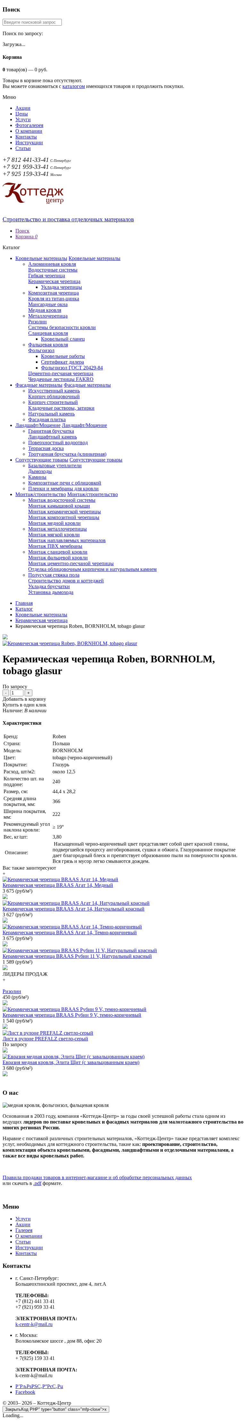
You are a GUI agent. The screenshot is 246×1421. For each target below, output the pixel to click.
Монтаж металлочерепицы (57, 529)
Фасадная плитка (47, 419)
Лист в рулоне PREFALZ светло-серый (45, 1038)
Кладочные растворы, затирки (61, 408)
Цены (21, 113)
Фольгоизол (41, 350)
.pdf (37, 1183)
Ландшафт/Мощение (38, 425)
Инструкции (29, 142)
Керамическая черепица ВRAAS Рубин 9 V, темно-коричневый (72, 1015)
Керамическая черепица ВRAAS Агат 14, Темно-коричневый (70, 932)
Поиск (22, 230)
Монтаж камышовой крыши (59, 506)
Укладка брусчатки (49, 586)
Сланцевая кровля (48, 333)
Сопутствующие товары (41, 459)
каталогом (73, 86)
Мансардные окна (48, 304)
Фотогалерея (29, 125)
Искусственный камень (54, 390)
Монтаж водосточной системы (61, 500)
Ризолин (37, 321)
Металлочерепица (48, 316)
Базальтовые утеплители (55, 465)
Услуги (23, 119)
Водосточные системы (53, 269)
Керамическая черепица (54, 281)
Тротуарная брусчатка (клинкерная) (67, 454)
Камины (37, 477)
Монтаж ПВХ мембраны (55, 546)
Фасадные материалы (38, 385)
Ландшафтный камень (52, 436)
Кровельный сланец (63, 339)
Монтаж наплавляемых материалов (67, 540)
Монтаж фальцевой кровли (58, 557)
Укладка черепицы (61, 287)
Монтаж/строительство (40, 494)
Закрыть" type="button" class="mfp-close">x (56, 1409)
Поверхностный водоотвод (58, 442)
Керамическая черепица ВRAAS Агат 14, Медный (58, 885)
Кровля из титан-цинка (53, 298)
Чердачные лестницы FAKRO (61, 379)
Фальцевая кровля (48, 344)
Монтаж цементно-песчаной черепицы (71, 563)
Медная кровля (44, 310)
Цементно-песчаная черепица (60, 373)
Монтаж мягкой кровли (54, 534)
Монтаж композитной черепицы (63, 517)
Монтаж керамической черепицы (64, 511)
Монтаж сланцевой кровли (57, 552)
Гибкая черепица (46, 275)
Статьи (23, 148)
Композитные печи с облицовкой (64, 483)
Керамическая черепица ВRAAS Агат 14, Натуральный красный (73, 909)
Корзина (26, 236)
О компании (28, 131)
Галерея (23, 1230)
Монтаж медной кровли (54, 523)
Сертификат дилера (62, 362)
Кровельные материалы (41, 258)
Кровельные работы (63, 356)
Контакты (26, 136)
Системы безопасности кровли (62, 327)
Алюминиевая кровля (52, 264)
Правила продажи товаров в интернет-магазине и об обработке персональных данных (97, 1177)
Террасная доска (46, 448)
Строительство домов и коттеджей (66, 580)
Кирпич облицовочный (54, 396)
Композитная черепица (53, 293)
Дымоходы (40, 471)
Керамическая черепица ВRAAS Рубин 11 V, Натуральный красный (77, 956)
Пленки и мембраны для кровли (63, 488)
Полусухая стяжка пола (53, 575)
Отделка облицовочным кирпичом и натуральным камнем (92, 569)
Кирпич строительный (53, 402)
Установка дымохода (50, 592)
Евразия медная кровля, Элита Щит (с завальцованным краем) (71, 1062)
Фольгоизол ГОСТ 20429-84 (72, 367)
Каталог (24, 609)
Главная (24, 603)
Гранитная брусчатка (51, 431)
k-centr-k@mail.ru (34, 1324)
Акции (22, 108)
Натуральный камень (51, 413)
